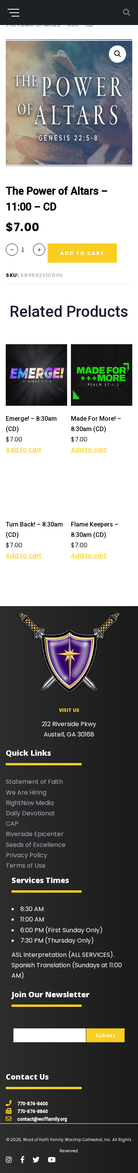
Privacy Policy (26, 855)
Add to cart (23, 449)
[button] (117, 54)
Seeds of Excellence (36, 844)
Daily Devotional (30, 813)
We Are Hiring (26, 792)
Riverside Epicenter (35, 834)
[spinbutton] (25, 250)
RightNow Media (30, 802)
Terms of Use (26, 865)
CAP (12, 823)
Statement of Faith (34, 781)
